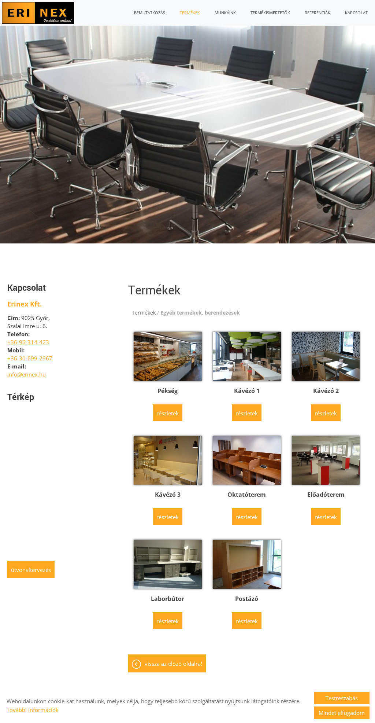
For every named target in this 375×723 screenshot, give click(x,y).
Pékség (167, 391)
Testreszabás (342, 698)
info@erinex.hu (26, 374)
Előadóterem (326, 495)
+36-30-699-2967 (29, 358)
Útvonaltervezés (31, 569)
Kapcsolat (356, 12)
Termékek (190, 12)
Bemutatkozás (149, 12)
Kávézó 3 (168, 495)
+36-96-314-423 (28, 342)
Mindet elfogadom (342, 712)
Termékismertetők (270, 12)
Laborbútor (167, 599)
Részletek (167, 413)
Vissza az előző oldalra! (173, 663)
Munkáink (225, 12)
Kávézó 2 (326, 391)
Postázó (246, 599)
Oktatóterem (246, 495)
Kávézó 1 (247, 391)
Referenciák (317, 12)
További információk (33, 709)
